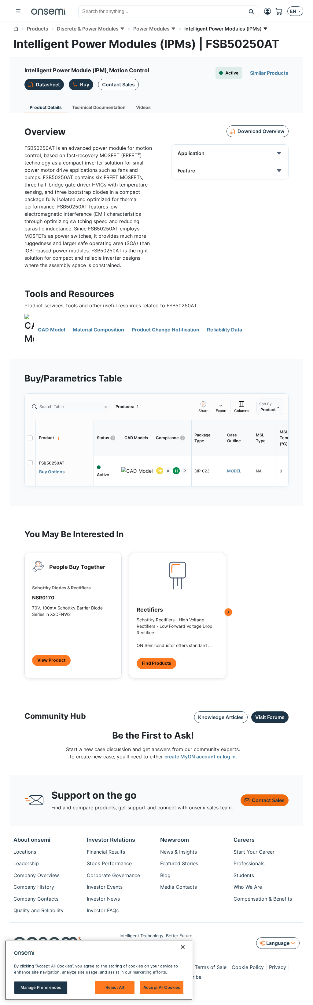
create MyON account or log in (200, 757)
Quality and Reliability (38, 910)
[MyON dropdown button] (269, 11)
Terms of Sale (210, 967)
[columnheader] (65, 438)
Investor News (103, 899)
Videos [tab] (143, 107)
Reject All (114, 987)
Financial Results (106, 852)
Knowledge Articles (221, 717)
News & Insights (178, 852)
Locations (24, 852)
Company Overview (36, 875)
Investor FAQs (103, 910)
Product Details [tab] (46, 107)
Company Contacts (35, 899)
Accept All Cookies (161, 987)
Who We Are (248, 887)
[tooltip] (221, 406)
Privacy (277, 967)
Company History (33, 887)
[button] (251, 11)
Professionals (249, 863)
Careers (244, 840)
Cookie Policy (248, 967)
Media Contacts (178, 887)
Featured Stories (179, 863)
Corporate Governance (113, 875)
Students (244, 875)
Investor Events (105, 887)
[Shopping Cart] (281, 11)
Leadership (26, 863)
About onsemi (31, 840)
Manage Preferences (40, 987)
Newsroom (174, 840)
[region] (99, 970)
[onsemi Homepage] (48, 11)
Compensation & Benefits (263, 899)
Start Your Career (254, 852)
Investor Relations (111, 840)
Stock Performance (109, 863)
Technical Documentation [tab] (99, 107)
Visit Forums (270, 717)
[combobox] (161, 11)
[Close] (183, 947)
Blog (165, 875)
